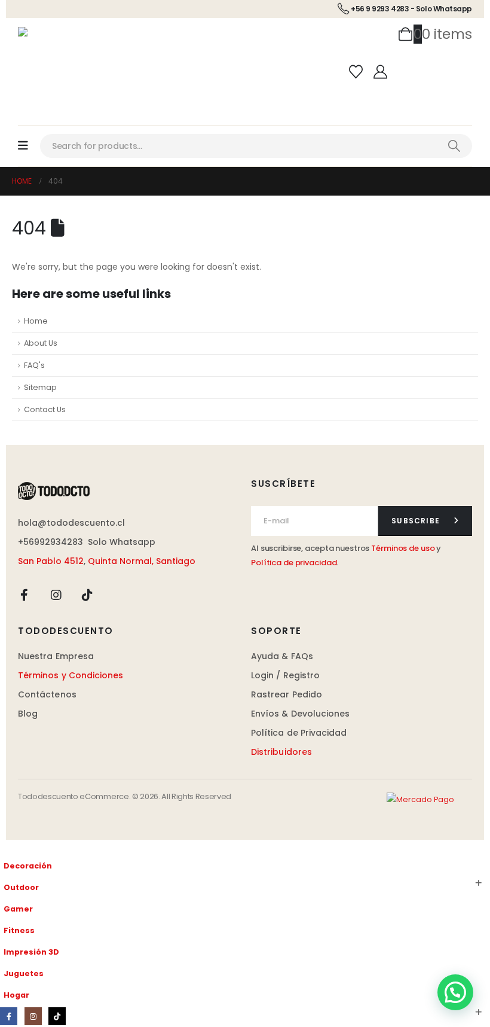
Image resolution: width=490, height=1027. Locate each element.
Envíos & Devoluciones (300, 714)
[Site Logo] (51, 35)
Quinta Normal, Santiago (141, 561)
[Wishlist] (355, 72)
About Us (40, 343)
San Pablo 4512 (51, 561)
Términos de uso (402, 548)
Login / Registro (285, 675)
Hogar (16, 995)
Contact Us (45, 409)
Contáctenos (47, 694)
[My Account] (380, 72)
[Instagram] (56, 594)
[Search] (454, 146)
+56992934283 (50, 542)
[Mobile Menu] (29, 145)
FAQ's (34, 365)
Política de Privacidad (299, 733)
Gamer (18, 909)
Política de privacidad (293, 562)
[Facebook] (24, 594)
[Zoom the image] (128, 491)
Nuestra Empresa (56, 656)
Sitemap (40, 387)
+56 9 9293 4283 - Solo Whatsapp (411, 9)
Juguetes (24, 973)
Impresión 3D (31, 952)
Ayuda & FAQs (282, 656)
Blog (28, 714)
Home (36, 321)
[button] (7, 847)
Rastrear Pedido (286, 694)
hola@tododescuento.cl (71, 523)
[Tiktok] (87, 594)
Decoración (28, 866)
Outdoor (21, 887)
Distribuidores (281, 752)
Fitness (19, 930)
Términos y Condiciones (71, 675)
